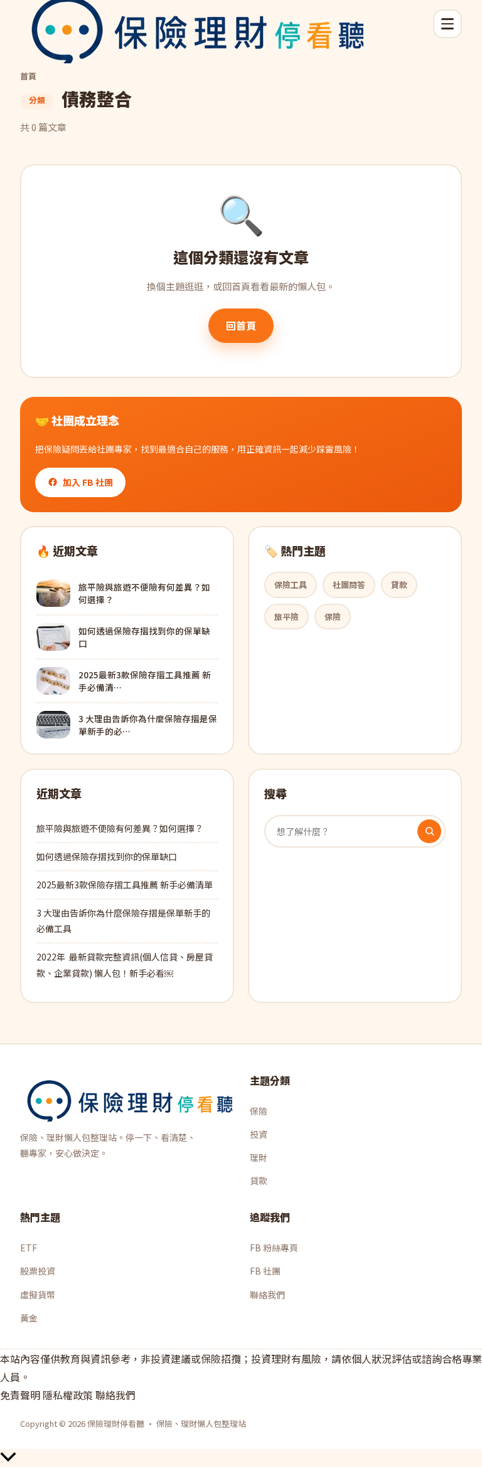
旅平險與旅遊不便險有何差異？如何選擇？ (119, 828)
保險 (332, 617)
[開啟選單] (447, 23)
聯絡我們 (267, 1294)
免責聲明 (20, 1394)
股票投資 (37, 1271)
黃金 (29, 1318)
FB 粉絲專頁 (274, 1247)
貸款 (399, 585)
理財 (258, 1157)
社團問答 (349, 585)
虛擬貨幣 (37, 1294)
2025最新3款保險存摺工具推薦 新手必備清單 (124, 884)
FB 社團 (265, 1271)
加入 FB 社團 (88, 482)
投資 (258, 1134)
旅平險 (286, 617)
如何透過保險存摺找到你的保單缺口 (106, 856)
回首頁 (241, 325)
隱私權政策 (68, 1394)
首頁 (28, 76)
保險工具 (290, 585)
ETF (28, 1247)
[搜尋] (429, 831)
